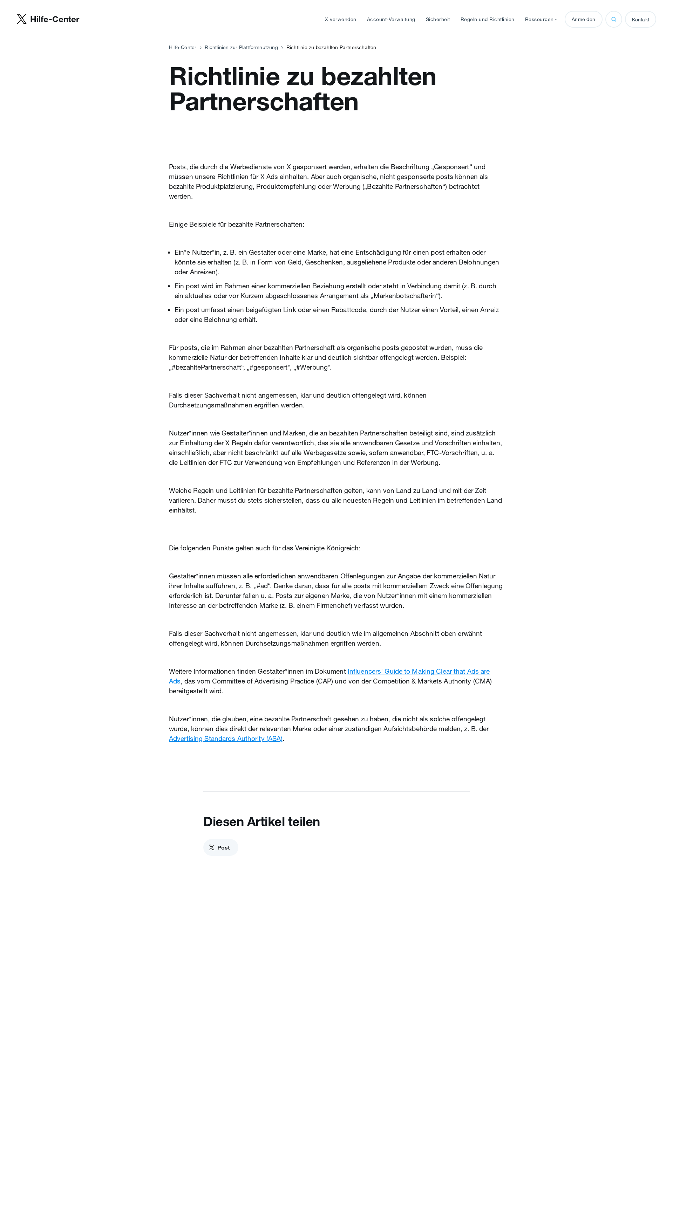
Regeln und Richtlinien (488, 19)
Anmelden (584, 19)
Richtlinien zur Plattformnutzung (241, 47)
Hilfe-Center (182, 47)
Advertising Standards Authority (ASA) (226, 738)
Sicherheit (438, 19)
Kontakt (640, 19)
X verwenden (340, 19)
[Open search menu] (613, 19)
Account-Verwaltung (391, 19)
